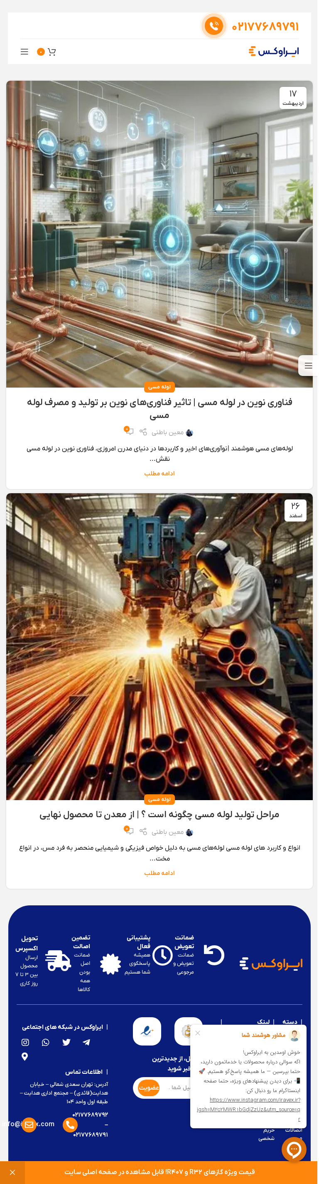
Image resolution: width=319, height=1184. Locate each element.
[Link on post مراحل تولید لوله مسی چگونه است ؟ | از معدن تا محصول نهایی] (159, 646)
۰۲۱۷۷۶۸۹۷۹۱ (90, 1135)
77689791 (265, 27)
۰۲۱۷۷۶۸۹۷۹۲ (90, 1115)
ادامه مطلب (159, 474)
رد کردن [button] (12, 1173)
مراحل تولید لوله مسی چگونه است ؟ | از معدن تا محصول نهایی (159, 815)
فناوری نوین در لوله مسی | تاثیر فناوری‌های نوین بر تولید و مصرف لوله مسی (159, 409)
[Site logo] (274, 51)
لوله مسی (159, 387)
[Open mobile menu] (24, 51)
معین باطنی (168, 432)
